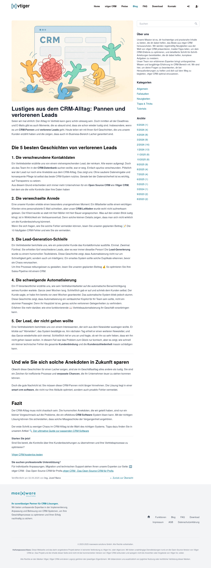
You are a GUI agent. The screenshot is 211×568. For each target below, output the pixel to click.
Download (157, 6)
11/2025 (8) (143, 154)
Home (97, 6)
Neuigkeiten (143, 98)
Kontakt (172, 6)
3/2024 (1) (142, 189)
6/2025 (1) (142, 179)
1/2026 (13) (143, 149)
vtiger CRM (110, 6)
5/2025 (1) (142, 184)
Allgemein (142, 89)
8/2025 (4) (142, 169)
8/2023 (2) (142, 199)
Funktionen (160, 517)
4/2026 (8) (142, 134)
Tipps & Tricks (144, 103)
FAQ (145, 6)
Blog (135, 6)
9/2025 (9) (142, 164)
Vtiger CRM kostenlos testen (27, 454)
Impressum (158, 522)
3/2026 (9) (142, 139)
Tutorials (141, 108)
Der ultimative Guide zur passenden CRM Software (61, 431)
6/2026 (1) (142, 124)
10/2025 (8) (143, 159)
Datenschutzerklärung (188, 522)
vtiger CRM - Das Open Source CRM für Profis (88, 471)
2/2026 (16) (143, 144)
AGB (171, 522)
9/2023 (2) (142, 194)
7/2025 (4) (142, 174)
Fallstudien (143, 93)
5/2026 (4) (142, 129)
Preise (124, 6)
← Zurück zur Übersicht (121, 477)
